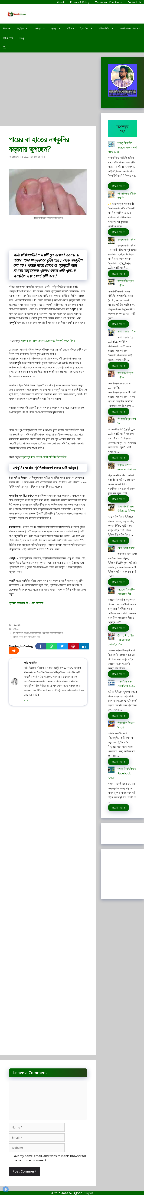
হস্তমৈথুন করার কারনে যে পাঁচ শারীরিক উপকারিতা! (43, 457)
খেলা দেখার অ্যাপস (126, 548)
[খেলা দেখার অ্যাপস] (111, 549)
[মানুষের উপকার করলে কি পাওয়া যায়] (111, 466)
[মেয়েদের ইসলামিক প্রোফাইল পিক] (111, 591)
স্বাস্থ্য (54, 28)
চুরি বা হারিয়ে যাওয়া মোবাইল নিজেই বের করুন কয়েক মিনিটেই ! (38, 633)
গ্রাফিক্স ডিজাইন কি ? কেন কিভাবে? (26, 603)
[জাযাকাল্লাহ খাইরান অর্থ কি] (111, 195)
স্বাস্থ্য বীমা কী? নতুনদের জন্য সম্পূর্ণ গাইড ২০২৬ (122, 147)
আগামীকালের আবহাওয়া (130, 28)
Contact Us (134, 2)
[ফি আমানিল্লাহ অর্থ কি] (111, 420)
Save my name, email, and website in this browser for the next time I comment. (49, 1158)
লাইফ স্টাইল (104, 28)
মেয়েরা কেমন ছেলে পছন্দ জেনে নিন (26, 636)
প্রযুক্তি (20, 28)
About (60, 2)
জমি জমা (70, 28)
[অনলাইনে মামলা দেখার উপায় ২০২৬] (111, 683)
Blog (21, 38)
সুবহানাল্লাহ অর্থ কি (126, 239)
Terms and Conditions (108, 2)
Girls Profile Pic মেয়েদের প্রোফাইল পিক (121, 639)
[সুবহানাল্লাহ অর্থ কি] (111, 241)
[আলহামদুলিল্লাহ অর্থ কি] (111, 374)
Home (7, 28)
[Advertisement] (48, 90)
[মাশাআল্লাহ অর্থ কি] (111, 333)
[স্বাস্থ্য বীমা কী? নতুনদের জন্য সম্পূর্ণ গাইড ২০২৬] (111, 144)
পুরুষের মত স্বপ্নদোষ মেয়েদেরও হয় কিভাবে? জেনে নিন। (48, 340)
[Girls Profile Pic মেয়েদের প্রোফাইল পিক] (111, 637)
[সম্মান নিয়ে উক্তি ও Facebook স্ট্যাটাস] (111, 770)
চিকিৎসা (16, 629)
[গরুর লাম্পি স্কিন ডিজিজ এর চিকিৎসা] (111, 508)
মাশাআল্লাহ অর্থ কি (126, 331)
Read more (118, 186)
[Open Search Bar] (4, 47)
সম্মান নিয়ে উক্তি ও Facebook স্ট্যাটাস (122, 773)
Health (17, 625)
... (26, 698)
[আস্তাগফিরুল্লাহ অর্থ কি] (111, 282)
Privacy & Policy (79, 2)
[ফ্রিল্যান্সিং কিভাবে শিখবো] (111, 724)
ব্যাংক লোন (8, 38)
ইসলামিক (84, 28)
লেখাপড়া (37, 28)
